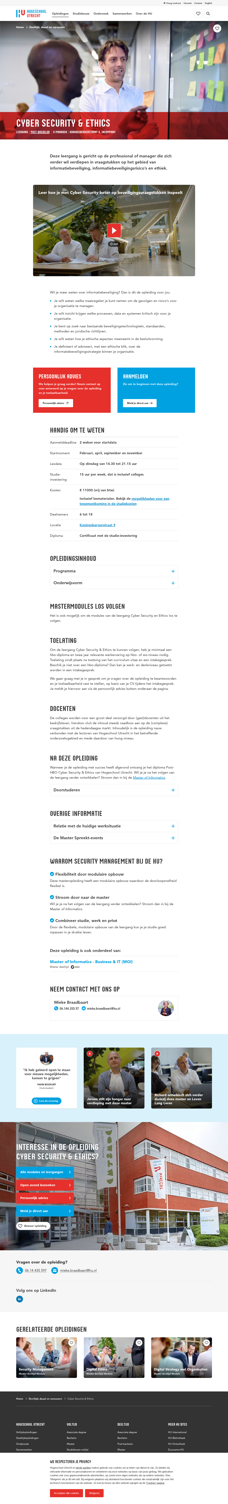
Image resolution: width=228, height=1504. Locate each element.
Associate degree (76, 1432)
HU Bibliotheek (176, 1438)
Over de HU (144, 13)
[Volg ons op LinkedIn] (19, 1299)
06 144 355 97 (69, 1008)
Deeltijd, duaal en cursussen (47, 27)
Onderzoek (101, 13)
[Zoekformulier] (208, 13)
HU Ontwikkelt (176, 1443)
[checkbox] (217, 28)
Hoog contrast (173, 3)
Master (71, 1443)
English (208, 3)
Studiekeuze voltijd (77, 1449)
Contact (198, 3)
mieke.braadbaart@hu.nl (103, 1008)
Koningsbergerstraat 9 (97, 525)
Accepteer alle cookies (66, 1493)
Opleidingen (60, 13)
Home (20, 27)
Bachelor (72, 1438)
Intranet (188, 3)
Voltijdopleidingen (26, 1432)
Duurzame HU (176, 1449)
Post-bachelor (40, 132)
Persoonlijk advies (53, 403)
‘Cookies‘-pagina (155, 1482)
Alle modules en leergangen (41, 1172)
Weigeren (94, 1493)
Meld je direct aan (138, 403)
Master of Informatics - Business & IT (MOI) (91, 961)
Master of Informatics (149, 777)
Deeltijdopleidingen (27, 1438)
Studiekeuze (81, 13)
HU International (177, 1432)
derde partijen (83, 1467)
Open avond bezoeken (37, 1185)
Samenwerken (122, 13)
